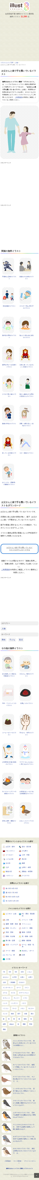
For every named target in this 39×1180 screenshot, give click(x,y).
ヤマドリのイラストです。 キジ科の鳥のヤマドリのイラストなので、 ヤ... (24, 1079)
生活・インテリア (12, 944)
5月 (16, 888)
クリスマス (25, 875)
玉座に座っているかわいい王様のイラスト (27, 366)
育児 (21, 640)
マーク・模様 (10, 951)
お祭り (30, 977)
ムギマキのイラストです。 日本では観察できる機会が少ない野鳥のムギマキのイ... (24, 1115)
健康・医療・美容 (12, 924)
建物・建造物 (26, 940)
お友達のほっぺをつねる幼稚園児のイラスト (27, 792)
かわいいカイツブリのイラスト (27, 822)
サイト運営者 (17, 1161)
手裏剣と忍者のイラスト (9, 278)
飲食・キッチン (11, 928)
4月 (13, 888)
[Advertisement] (19, 40)
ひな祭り (25, 851)
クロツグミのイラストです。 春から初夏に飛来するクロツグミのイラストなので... (24, 1103)
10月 (13, 897)
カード (19, 987)
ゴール (5, 993)
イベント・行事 (27, 920)
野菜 (30, 1024)
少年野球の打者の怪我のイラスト (9, 763)
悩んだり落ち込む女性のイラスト (27, 336)
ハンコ (5, 1003)
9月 (9, 897)
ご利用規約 (18, 97)
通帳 (24, 1024)
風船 (4, 1029)
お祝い (22, 977)
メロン (22, 1008)
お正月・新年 (10, 846)
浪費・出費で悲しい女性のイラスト (27, 425)
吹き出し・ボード (28, 951)
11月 (17, 897)
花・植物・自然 (27, 936)
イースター (9, 855)
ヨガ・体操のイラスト (27, 453)
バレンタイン (10, 851)
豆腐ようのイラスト (26, 703)
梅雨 (23, 863)
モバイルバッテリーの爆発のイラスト (9, 792)
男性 (4, 640)
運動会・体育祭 (27, 871)
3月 (9, 888)
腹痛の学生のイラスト (9, 423)
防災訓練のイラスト (9, 306)
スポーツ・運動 (27, 928)
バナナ (24, 1003)
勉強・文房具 (26, 932)
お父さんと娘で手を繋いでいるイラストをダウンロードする (19, 549)
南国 (12, 1014)
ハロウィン (9, 875)
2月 (17, 901)
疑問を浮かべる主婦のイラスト (9, 366)
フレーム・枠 (10, 955)
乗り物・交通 (10, 940)
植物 (25, 1019)
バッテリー (14, 1003)
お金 (4, 982)
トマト (25, 998)
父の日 (8, 863)
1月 (14, 901)
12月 (10, 901)
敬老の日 (9, 871)
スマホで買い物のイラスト (9, 395)
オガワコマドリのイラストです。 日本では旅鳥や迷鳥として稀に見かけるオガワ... (24, 1139)
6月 (9, 892)
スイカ (13, 993)
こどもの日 (9, 859)
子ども (12, 640)
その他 (8, 959)
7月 (13, 892)
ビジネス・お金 (11, 914)
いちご (30, 972)
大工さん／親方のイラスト (27, 675)
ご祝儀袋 (12, 982)
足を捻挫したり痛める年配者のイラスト (9, 675)
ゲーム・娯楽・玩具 (28, 945)
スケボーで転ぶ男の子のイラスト (27, 307)
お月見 (14, 977)
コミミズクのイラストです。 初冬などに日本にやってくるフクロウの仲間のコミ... (24, 1043)
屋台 (32, 1014)
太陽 (25, 1014)
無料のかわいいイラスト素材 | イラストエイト (19, 1168)
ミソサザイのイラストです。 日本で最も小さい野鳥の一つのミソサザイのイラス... (24, 1091)
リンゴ (5, 1014)
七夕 (7, 867)
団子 (19, 1014)
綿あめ (12, 1024)
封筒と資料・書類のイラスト (9, 822)
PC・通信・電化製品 (28, 915)
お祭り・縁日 (26, 867)
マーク (14, 1008)
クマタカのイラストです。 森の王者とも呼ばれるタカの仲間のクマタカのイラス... (24, 1055)
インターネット (8, 987)
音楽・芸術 (9, 932)
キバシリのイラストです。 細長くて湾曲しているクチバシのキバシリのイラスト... (24, 1067)
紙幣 (4, 1024)
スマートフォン (24, 993)
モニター (31, 1008)
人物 (4, 629)
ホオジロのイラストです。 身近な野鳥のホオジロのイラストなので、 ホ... (24, 1151)
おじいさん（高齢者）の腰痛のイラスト (9, 483)
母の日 (24, 859)
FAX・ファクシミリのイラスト (9, 704)
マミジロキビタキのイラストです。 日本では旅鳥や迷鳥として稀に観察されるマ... (24, 1127)
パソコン (6, 1008)
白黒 (23, 955)
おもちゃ (6, 977)
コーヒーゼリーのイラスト (9, 734)
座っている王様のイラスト (9, 454)
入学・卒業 (25, 855)
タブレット (6, 998)
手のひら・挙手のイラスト (27, 734)
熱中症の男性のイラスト (9, 336)
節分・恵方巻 (26, 846)
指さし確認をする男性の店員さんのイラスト (27, 395)
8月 (16, 892)
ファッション (26, 924)
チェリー (16, 998)
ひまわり (22, 982)
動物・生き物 (10, 936)
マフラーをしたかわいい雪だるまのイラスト (27, 763)
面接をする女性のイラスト (27, 278)
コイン (27, 987)
